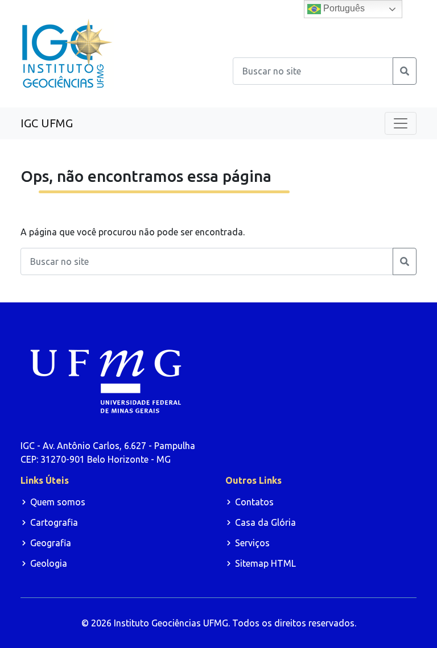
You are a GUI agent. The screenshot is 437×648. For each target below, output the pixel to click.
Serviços (252, 542)
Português (343, 8)
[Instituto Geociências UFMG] (67, 53)
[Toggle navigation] (401, 123)
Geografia (50, 542)
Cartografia (54, 522)
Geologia (48, 563)
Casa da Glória (265, 522)
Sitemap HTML (265, 563)
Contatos (254, 501)
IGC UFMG (46, 123)
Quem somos (57, 501)
